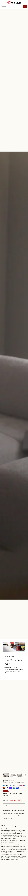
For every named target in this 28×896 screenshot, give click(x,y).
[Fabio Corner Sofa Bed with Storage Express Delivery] (7, 132)
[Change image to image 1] (6, 775)
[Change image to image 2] (13, 775)
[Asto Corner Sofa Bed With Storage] (19, 132)
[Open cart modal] (25, 2)
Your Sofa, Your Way (13, 661)
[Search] (25, 6)
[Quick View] (10, 130)
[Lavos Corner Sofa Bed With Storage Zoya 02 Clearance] (13, 711)
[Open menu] (2, 2)
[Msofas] (14, 2)
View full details (6, 818)
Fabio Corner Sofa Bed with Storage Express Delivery (7, 139)
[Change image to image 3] (20, 775)
